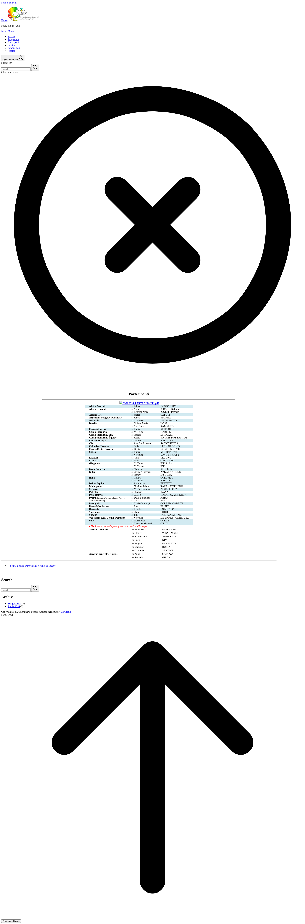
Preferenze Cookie (11, 921)
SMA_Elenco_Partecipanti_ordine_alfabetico (33, 565)
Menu (7, 31)
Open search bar (10, 59)
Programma (13, 39)
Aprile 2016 (14, 606)
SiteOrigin (66, 611)
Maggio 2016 (14, 603)
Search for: (6, 62)
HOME (11, 36)
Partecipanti (13, 42)
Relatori (12, 45)
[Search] (35, 67)
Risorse (11, 50)
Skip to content (8, 2)
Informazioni (14, 48)
